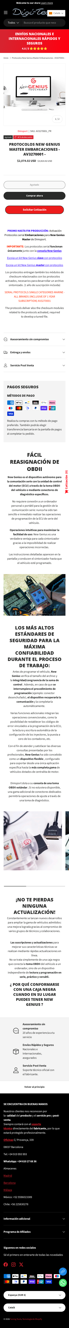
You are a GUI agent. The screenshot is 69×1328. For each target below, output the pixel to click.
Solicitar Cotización (34, 210)
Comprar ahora (34, 196)
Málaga (8, 1190)
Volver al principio (34, 1087)
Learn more (47, 3)
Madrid (8, 1176)
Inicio (6, 58)
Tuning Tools (15, 1319)
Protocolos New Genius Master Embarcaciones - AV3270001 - (38, 58)
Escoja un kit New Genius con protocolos (34, 265)
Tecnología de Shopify (32, 1319)
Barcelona (10, 1183)
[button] (63, 1283)
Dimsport (23, 131)
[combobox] (34, 23)
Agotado (34, 185)
